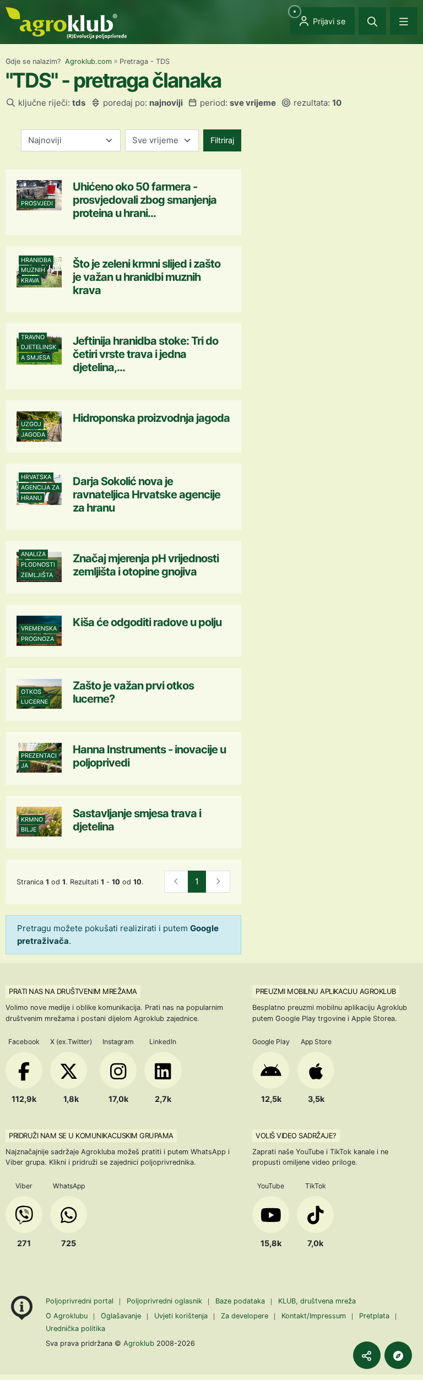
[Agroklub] (66, 22)
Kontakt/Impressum (313, 1316)
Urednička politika (75, 1328)
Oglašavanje (121, 1316)
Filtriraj (222, 140)
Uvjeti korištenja (181, 1316)
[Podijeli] (367, 1355)
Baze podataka (241, 1301)
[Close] (372, 21)
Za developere (244, 1316)
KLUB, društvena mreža (317, 1301)
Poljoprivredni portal (81, 1301)
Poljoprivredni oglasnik (165, 1301)
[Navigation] (403, 21)
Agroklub (138, 1343)
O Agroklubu (67, 1316)
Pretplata (374, 1316)
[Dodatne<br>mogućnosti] (398, 1355)
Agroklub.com (88, 61)
